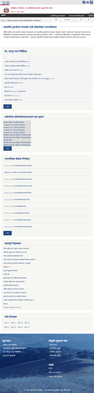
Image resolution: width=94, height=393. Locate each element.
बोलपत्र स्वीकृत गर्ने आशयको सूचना (13, 122)
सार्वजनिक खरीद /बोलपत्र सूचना (14, 348)
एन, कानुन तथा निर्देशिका (12, 352)
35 (77, 20)
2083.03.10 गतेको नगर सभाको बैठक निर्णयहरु (18, 172)
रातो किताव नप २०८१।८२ (12, 96)
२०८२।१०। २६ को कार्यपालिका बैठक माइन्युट (17, 220)
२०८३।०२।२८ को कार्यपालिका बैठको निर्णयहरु (18, 193)
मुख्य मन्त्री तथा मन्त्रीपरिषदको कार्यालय (14, 278)
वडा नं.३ (20, 323)
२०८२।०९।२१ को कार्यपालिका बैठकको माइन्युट (18, 227)
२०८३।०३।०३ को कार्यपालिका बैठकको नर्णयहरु (18, 186)
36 (85, 20)
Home (3, 20)
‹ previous (63, 20)
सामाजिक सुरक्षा (55, 348)
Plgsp (5, 304)
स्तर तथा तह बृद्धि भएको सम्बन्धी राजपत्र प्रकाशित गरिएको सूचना (22, 74)
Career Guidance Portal (12, 307)
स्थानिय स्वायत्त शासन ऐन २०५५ (13, 70)
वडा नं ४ (27, 323)
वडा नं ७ (20, 327)
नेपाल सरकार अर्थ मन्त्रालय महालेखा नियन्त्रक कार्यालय (19, 259)
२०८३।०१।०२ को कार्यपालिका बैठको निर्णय (17, 199)
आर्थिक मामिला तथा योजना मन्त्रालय (13, 289)
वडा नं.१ (6, 323)
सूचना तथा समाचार (10, 345)
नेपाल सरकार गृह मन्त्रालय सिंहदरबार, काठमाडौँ (16, 263)
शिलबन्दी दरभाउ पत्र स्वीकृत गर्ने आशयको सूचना (17, 135)
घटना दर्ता (53, 345)
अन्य (7, 106)
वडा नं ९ (27, 327)
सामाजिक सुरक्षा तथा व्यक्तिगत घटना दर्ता (15, 252)
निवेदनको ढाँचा (55, 355)
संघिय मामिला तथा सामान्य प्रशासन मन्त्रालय (16, 248)
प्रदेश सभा (6, 274)
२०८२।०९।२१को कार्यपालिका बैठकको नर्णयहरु (18, 179)
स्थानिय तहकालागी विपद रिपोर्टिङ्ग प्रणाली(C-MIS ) (18, 300)
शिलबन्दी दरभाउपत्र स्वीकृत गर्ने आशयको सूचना (16, 145)
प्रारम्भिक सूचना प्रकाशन (54, 16)
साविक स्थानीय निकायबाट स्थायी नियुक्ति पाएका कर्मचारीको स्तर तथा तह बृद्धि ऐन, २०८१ (29, 79)
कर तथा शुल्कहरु (9, 355)
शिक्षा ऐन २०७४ (8, 87)
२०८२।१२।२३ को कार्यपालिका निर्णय (15, 206)
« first (52, 20)
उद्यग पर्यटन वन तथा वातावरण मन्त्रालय (14, 293)
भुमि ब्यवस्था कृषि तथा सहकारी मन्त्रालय (14, 296)
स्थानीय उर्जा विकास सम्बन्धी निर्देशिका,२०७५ (17, 62)
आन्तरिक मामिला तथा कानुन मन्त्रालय (14, 282)
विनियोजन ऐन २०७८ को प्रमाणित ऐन (15, 91)
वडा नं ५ (6, 327)
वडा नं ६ (13, 327)
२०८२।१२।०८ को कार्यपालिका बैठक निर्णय (16, 213)
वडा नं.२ (13, 323)
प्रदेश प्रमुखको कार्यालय (10, 271)
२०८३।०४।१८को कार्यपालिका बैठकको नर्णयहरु (18, 166)
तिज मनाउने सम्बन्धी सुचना (73, 16)
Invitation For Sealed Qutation (14, 125)
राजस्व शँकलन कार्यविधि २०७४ (13, 100)
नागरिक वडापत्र (55, 352)
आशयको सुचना (7, 140)
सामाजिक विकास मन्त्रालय (10, 285)
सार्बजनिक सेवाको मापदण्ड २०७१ (13, 83)
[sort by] (5, 57)
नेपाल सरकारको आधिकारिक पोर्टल (13, 256)
